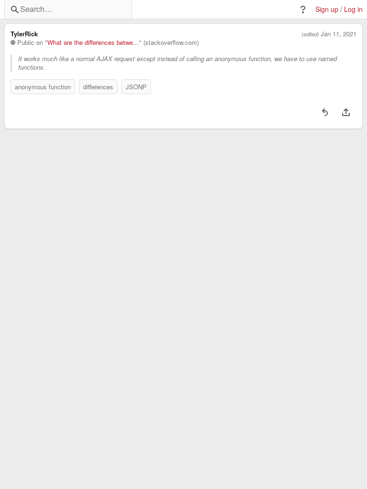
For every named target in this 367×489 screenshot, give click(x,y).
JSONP (136, 87)
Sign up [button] (326, 9)
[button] (302, 9)
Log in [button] (353, 9)
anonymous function (43, 87)
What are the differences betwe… (93, 42)
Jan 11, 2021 (338, 34)
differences (98, 87)
